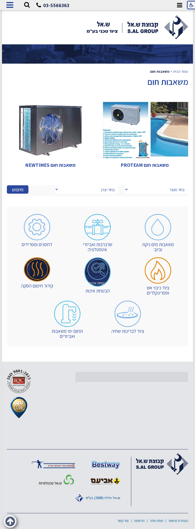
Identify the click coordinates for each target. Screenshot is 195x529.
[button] (27, 5)
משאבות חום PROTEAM (145, 165)
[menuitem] (157, 233)
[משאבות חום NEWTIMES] (50, 130)
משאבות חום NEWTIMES (50, 165)
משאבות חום (168, 81)
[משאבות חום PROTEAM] (144, 130)
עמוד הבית (180, 71)
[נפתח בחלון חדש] (105, 464)
